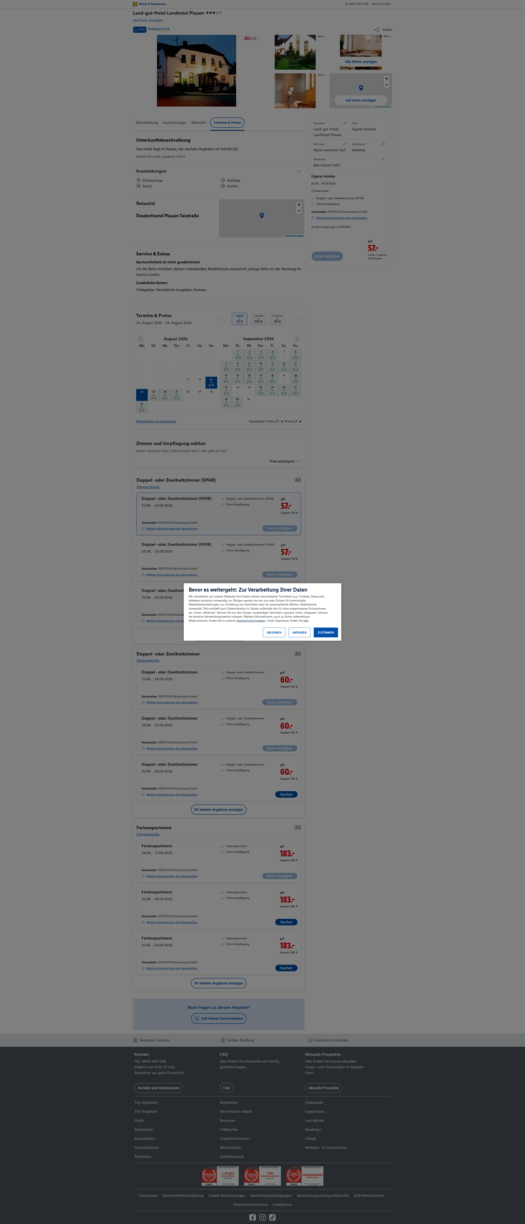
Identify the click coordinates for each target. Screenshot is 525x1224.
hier (306, 620)
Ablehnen (274, 632)
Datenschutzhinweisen (251, 620)
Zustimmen (326, 632)
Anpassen (299, 632)
